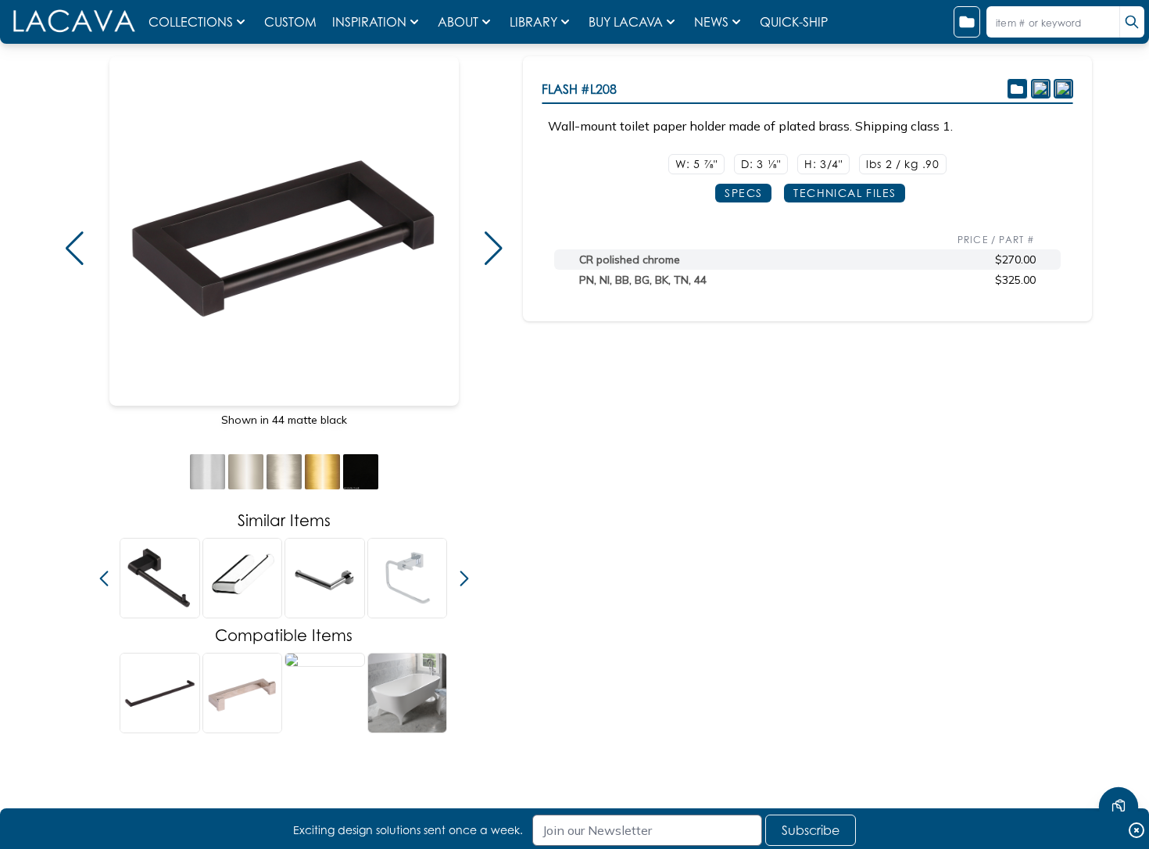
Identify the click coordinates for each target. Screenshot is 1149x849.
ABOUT (458, 22)
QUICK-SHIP (794, 22)
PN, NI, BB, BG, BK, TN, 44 (643, 280)
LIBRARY (533, 22)
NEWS (711, 22)
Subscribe (810, 830)
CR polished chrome (629, 260)
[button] (74, 248)
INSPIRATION (369, 22)
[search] (1131, 22)
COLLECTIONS (191, 22)
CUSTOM (292, 22)
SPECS (743, 192)
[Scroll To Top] (1118, 759)
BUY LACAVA (626, 22)
